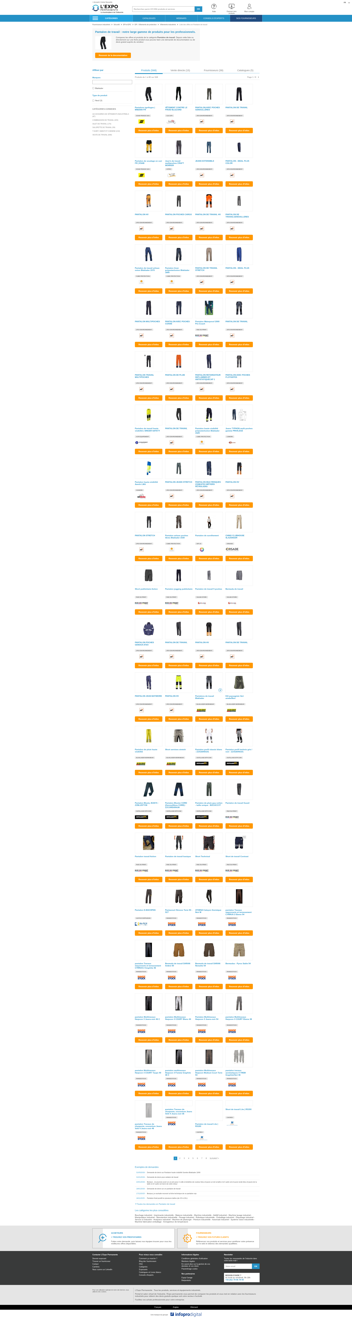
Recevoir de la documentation (113, 55)
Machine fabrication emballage (148, 1222)
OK (198, 9)
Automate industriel (220, 1219)
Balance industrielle (183, 1215)
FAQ (141, 1264)
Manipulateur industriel (145, 1217)
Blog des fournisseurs (147, 1261)
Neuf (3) (98, 100)
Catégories (143, 1267)
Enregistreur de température (175, 1222)
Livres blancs (156, 1272)
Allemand (194, 1307)
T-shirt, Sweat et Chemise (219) (106, 131)
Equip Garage (187, 1278)
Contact (95, 1264)
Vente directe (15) (180, 70)
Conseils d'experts (146, 1275)
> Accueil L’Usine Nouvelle (102, 2)
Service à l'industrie (143, 1219)
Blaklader (99, 88)
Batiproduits (186, 1280)
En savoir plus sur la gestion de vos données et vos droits (196, 1265)
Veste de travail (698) (102, 135)
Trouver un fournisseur (101, 1261)
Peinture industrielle (202, 1219)
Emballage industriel (225, 1217)
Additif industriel (220, 1215)
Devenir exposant (99, 1258)
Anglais (176, 1307)
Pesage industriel (186, 1217)
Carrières (96, 1267)
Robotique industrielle (205, 1217)
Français (157, 1307)
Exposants (143, 1269)
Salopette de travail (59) (103, 127)
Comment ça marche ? (148, 1258)
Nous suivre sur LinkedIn (102, 1269)
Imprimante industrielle (164, 1215)
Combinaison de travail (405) (105, 120)
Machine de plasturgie (182, 1219)
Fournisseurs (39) (213, 70)
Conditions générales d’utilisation (195, 1258)
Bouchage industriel (143, 1215)
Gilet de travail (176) (101, 124)
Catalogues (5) (245, 70)
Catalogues (143, 1272)
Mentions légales (188, 1261)
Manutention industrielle (166, 1217)
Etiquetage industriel (245, 1217)
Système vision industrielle (242, 1219)
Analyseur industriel (161, 1219)
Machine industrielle (202, 1215)
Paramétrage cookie (189, 1269)
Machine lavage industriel (240, 1215)
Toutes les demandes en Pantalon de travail (156, 1204)
